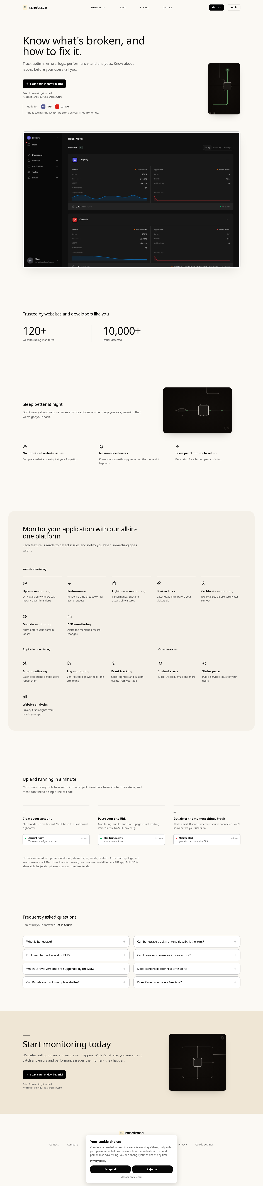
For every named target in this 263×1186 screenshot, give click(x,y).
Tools (123, 7)
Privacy (182, 1144)
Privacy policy (98, 1160)
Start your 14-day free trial (46, 83)
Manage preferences (131, 1177)
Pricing (144, 7)
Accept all (110, 1169)
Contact (167, 7)
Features (96, 7)
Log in (233, 7)
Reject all (152, 1169)
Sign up (216, 7)
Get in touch (63, 925)
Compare (72, 1144)
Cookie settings (204, 1144)
